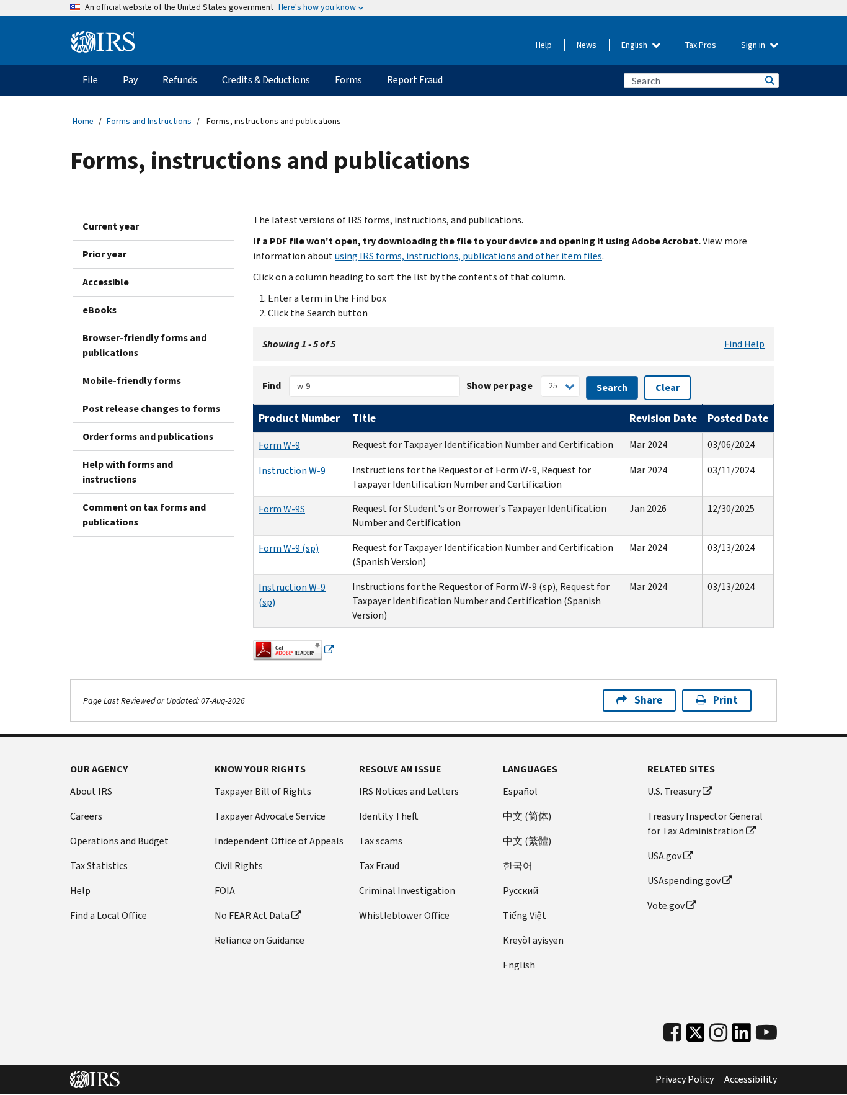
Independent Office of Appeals (279, 840)
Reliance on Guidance (259, 940)
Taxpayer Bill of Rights (263, 791)
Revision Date (663, 418)
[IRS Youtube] (766, 1033)
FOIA (225, 890)
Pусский (520, 890)
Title (364, 418)
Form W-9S (282, 509)
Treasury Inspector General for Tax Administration (705, 824)
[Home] (103, 42)
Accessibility (750, 1079)
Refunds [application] (179, 79)
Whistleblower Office (404, 915)
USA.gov (664, 855)
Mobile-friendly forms (131, 380)
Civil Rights (239, 865)
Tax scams (380, 840)
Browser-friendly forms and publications (144, 345)
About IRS (91, 791)
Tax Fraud (379, 865)
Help (544, 45)
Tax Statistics (99, 865)
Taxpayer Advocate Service (270, 816)
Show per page (499, 385)
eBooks (99, 309)
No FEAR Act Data (252, 915)
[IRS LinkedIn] (741, 1036)
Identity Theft (389, 816)
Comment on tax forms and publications (144, 515)
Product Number (299, 418)
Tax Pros (700, 45)
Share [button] (648, 700)
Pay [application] (130, 79)
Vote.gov (666, 905)
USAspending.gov (684, 880)
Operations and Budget (119, 840)
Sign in (754, 45)
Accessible (105, 281)
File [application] (90, 79)
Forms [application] (348, 79)
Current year (110, 226)
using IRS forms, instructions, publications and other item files (468, 255)
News (586, 45)
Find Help (744, 344)
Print (725, 700)
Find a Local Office (108, 915)
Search (769, 81)
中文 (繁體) (527, 840)
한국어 (518, 865)
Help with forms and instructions (127, 472)
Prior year (104, 254)
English (635, 45)
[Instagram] (718, 1033)
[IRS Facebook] (672, 1033)
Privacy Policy (684, 1079)
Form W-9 (279, 445)
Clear (667, 387)
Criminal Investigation (407, 890)
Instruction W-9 (292, 470)
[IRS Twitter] (695, 1036)
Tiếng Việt (524, 915)
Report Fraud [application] (415, 79)
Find (271, 385)
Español (520, 791)
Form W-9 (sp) (289, 548)
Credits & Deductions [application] (266, 79)
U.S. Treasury (674, 791)
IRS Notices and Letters (409, 791)
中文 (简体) (527, 816)
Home (83, 121)
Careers (86, 816)
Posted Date (737, 418)
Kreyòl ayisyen (533, 940)
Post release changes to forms (151, 408)
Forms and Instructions (149, 121)
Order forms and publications (147, 436)
